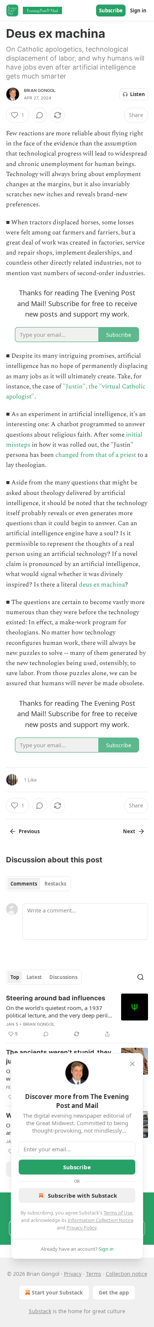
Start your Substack (57, 1292)
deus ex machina (102, 584)
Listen (137, 94)
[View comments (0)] (39, 115)
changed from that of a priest (95, 455)
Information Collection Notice (100, 1220)
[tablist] (38, 883)
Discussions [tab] (63, 977)
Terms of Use (118, 1212)
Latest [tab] (34, 977)
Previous (29, 831)
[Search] (140, 977)
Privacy (72, 1273)
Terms (93, 1273)
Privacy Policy (81, 1227)
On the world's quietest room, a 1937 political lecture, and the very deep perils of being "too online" (58, 1011)
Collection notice (126, 1273)
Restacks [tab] (55, 883)
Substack (40, 1311)
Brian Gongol (39, 90)
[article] (77, 1016)
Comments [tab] (23, 883)
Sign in (138, 10)
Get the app (114, 1292)
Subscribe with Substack (82, 1195)
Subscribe (111, 10)
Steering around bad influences (55, 998)
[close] (132, 1064)
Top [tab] (14, 977)
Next (129, 831)
